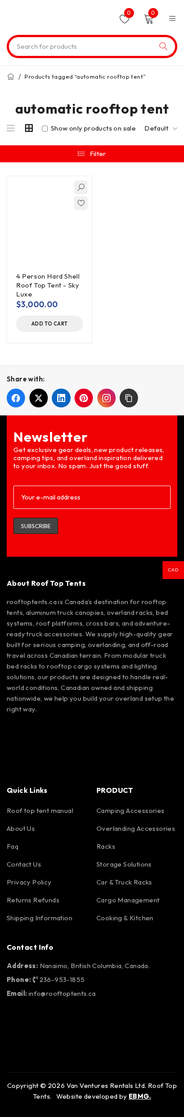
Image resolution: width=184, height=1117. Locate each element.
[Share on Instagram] (106, 398)
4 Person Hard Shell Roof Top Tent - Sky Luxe (47, 285)
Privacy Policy (29, 882)
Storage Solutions (124, 864)
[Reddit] (120, 733)
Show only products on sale (92, 128)
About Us (21, 828)
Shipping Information (39, 918)
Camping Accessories (130, 810)
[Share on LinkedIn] (61, 398)
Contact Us (24, 864)
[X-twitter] (95, 733)
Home (11, 76)
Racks (105, 846)
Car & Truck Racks (124, 882)
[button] (49, 324)
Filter (98, 153)
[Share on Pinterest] (84, 398)
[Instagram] (43, 733)
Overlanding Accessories (135, 828)
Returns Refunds (33, 900)
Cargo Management (127, 900)
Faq (12, 846)
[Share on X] (38, 398)
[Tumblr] (146, 733)
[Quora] (18, 759)
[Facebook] (18, 733)
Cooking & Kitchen (125, 918)
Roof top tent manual (40, 810)
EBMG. (140, 1096)
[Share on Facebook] (16, 398)
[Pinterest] (69, 733)
